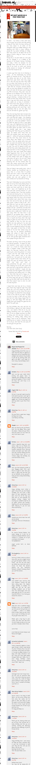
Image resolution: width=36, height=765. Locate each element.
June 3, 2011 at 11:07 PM (21, 603)
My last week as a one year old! (19, 16)
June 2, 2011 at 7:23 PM (21, 515)
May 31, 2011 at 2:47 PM (23, 348)
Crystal (14, 425)
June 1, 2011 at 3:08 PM (22, 425)
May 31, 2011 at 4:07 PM (23, 372)
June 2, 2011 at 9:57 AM (21, 465)
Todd (13, 603)
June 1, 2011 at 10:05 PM (23, 442)
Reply (13, 366)
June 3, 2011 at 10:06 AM (21, 578)
